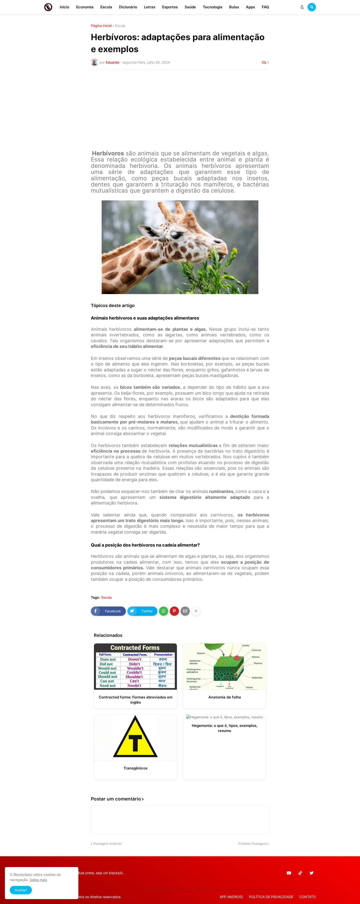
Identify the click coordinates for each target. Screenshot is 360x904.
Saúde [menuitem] (190, 7)
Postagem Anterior (107, 844)
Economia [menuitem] (85, 7)
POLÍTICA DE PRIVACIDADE (271, 897)
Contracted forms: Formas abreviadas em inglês (135, 700)
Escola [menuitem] (106, 7)
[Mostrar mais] (196, 611)
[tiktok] (300, 873)
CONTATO (307, 897)
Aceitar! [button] (21, 890)
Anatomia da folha (224, 697)
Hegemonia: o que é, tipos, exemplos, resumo (224, 728)
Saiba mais (38, 880)
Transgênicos (135, 768)
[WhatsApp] (163, 611)
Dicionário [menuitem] (128, 7)
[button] (302, 7)
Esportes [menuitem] (170, 7)
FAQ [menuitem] (265, 7)
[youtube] (289, 873)
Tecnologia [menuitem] (212, 7)
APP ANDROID (231, 897)
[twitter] (311, 873)
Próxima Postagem (253, 844)
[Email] (185, 611)
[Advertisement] (180, 110)
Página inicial (101, 25)
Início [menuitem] (64, 7)
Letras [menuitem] (149, 7)
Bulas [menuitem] (234, 7)
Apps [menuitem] (250, 7)
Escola (120, 25)
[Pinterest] (174, 611)
